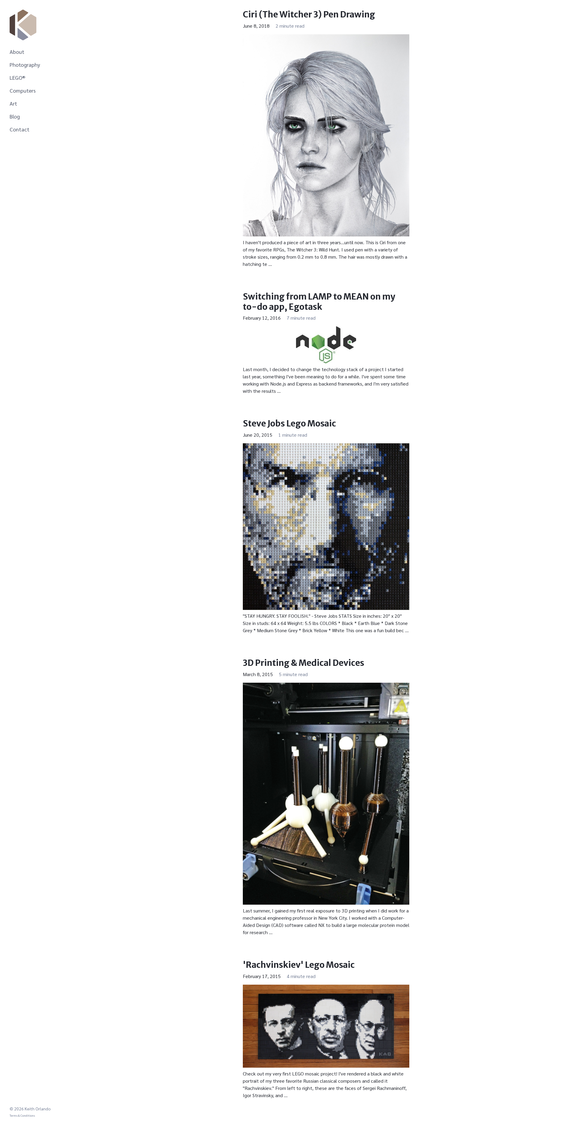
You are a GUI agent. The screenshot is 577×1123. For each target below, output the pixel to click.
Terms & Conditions (22, 1115)
